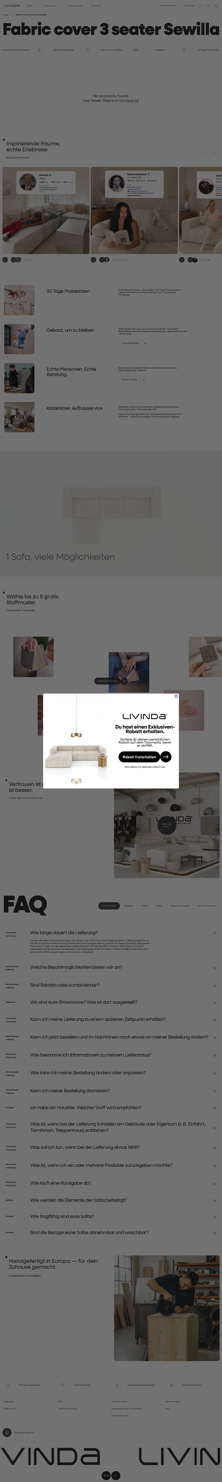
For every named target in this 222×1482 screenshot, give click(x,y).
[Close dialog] (176, 696)
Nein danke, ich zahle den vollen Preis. (145, 766)
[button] (145, 756)
